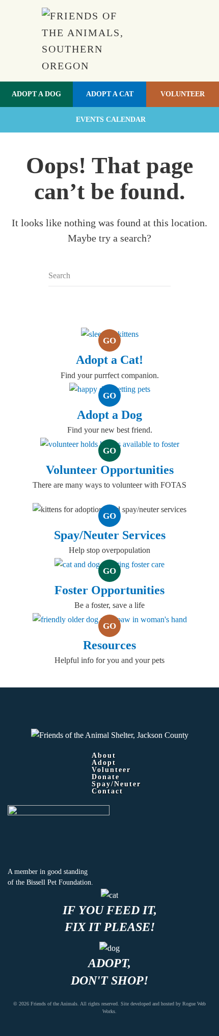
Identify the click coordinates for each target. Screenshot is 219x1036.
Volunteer (182, 94)
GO (109, 341)
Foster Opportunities (109, 590)
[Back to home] (90, 41)
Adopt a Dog (36, 94)
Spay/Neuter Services (110, 535)
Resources (109, 645)
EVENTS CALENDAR (111, 119)
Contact (107, 791)
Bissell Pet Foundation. (59, 882)
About (104, 755)
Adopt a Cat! (109, 359)
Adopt (104, 762)
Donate (106, 777)
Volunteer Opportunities (110, 469)
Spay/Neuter (116, 784)
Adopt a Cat (109, 94)
